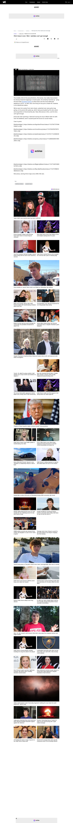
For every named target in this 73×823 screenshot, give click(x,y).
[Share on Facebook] (54, 39)
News (26, 2)
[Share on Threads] (58, 39)
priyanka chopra (29, 183)
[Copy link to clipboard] (44, 39)
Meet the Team (45, 2)
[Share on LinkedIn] (48, 39)
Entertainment (32, 2)
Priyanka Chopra (27, 101)
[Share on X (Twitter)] (51, 39)
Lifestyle (38, 2)
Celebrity (27, 30)
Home (15, 30)
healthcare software (19, 183)
